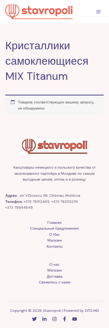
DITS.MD (92, 310)
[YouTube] (74, 319)
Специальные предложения (54, 228)
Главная (54, 222)
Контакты (54, 246)
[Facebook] (64, 319)
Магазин (54, 240)
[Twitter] (34, 319)
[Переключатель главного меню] (98, 12)
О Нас (54, 234)
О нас (54, 264)
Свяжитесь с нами (54, 282)
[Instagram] (54, 319)
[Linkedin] (44, 319)
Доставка (54, 276)
